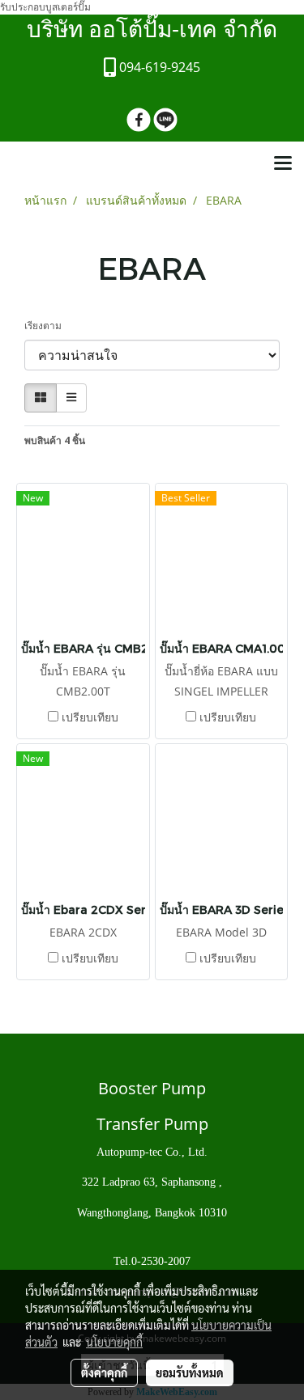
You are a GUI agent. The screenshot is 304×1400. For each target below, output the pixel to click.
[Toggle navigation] (283, 164)
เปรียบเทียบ (90, 717)
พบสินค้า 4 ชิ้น (54, 440)
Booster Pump (152, 1088)
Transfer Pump (152, 1124)
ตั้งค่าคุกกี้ (104, 1372)
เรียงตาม (46, 325)
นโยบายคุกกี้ (114, 1341)
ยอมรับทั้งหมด (190, 1372)
